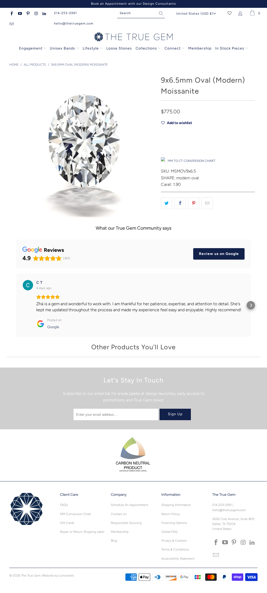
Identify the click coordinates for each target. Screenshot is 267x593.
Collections (147, 48)
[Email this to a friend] (207, 203)
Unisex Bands (62, 48)
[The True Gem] (133, 37)
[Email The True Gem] (11, 23)
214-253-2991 (65, 13)
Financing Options (174, 523)
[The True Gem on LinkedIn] (44, 13)
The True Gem (31, 575)
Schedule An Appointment (129, 505)
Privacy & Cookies (174, 540)
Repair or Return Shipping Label (82, 532)
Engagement (31, 48)
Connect (173, 48)
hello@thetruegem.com (73, 23)
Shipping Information (176, 505)
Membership (199, 48)
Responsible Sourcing (126, 523)
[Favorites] (230, 13)
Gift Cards (67, 523)
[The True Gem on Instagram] (36, 13)
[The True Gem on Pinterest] (28, 13)
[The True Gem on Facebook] (11, 13)
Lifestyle (91, 48)
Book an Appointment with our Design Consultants (133, 3)
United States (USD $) (194, 13)
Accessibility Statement (178, 558)
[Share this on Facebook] (180, 203)
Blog (114, 540)
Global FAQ (169, 532)
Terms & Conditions (175, 549)
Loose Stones (119, 48)
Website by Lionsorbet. (58, 575)
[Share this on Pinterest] (193, 203)
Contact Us (119, 514)
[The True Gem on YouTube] (19, 13)
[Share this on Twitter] (166, 203)
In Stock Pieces (230, 48)
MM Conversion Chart (75, 514)
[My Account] (241, 13)
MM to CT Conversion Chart (191, 161)
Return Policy (170, 514)
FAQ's (64, 505)
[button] (16, 305)
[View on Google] (28, 285)
